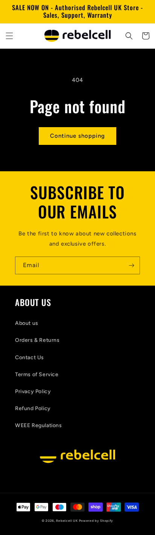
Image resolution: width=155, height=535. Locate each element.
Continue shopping (77, 135)
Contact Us (29, 357)
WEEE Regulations (38, 425)
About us (26, 323)
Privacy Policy (33, 391)
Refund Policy (33, 408)
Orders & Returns (37, 340)
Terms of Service (37, 374)
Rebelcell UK (67, 521)
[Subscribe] (131, 265)
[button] (9, 36)
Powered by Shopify (96, 521)
